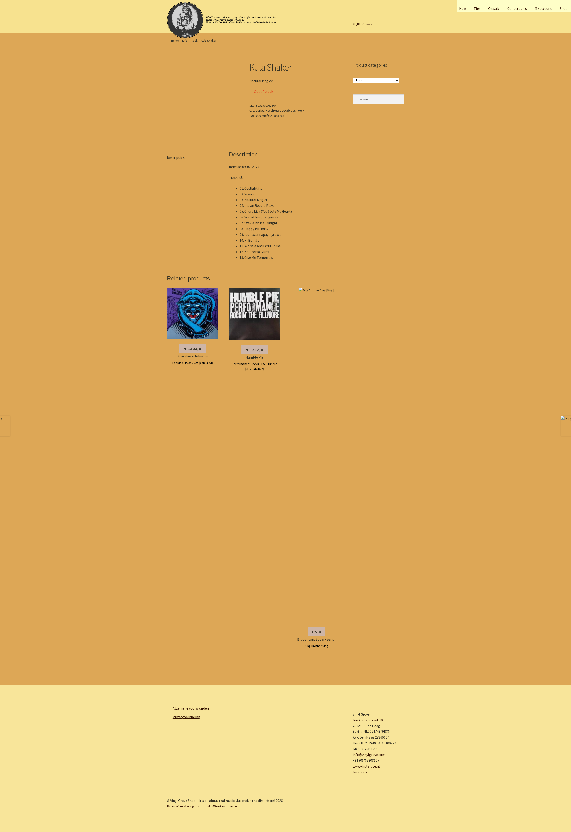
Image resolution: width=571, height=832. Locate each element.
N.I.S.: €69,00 (254, 350)
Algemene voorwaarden (191, 708)
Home (175, 41)
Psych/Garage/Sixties (281, 110)
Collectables (517, 8)
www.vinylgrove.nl (366, 766)
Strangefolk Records (269, 116)
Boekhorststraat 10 (368, 720)
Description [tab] (176, 157)
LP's (185, 41)
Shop (563, 8)
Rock (194, 41)
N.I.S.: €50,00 (192, 349)
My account (543, 8)
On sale (494, 8)
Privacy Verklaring (186, 717)
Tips (477, 8)
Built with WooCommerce (217, 806)
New (462, 8)
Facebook (360, 772)
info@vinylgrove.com (369, 754)
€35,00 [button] (316, 632)
